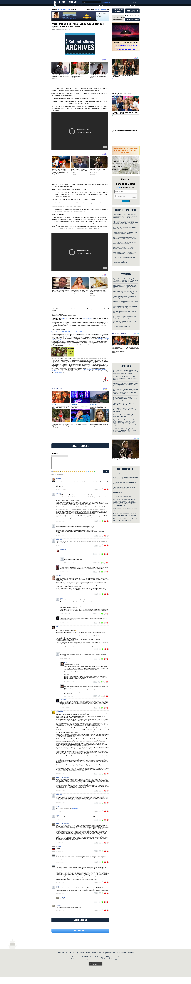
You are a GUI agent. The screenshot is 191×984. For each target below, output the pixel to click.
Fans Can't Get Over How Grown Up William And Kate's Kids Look (125, 112)
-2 (99, 753)
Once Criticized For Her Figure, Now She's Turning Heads (79, 283)
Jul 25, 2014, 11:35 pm (65, 687)
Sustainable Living (95, 5)
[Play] (125, 32)
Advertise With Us (68, 946)
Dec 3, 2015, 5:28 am (60, 862)
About (59, 946)
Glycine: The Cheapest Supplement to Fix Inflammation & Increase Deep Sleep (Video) (125, 227)
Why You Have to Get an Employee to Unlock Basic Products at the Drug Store (125, 500)
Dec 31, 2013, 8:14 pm (69, 542)
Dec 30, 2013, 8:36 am (60, 525)
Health (70, 5)
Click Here (65, 306)
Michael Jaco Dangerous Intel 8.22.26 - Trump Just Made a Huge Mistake (125, 251)
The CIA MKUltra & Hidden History (122, 476)
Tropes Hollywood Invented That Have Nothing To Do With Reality (98, 284)
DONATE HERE (118, 11)
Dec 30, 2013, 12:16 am (61, 469)
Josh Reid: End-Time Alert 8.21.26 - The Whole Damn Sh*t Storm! (124, 387)
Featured (60, 5)
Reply (96, 469)
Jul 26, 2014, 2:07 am (64, 551)
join (59, 301)
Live (108, 5)
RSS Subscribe (122, 946)
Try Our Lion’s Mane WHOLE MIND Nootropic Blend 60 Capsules (68, 319)
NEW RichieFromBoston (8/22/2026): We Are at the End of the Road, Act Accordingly (125, 242)
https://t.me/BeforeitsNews (120, 158)
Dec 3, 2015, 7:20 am (60, 873)
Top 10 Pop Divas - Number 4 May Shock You (79, 413)
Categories (134, 5)
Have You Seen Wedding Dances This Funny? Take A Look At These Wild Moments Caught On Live (60, 167)
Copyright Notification (109, 946)
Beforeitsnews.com (64, 9)
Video (111, 5)
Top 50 (116, 5)
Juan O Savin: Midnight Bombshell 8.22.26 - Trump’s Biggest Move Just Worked (125, 222)
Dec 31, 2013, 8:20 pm (60, 782)
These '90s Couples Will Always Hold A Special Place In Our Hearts (61, 395)
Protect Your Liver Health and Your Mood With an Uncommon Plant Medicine (125, 458)
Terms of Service (96, 946)
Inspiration (103, 5)
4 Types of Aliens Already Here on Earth (123, 454)
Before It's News (67, 2)
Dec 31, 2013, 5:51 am (60, 753)
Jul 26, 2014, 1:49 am (64, 602)
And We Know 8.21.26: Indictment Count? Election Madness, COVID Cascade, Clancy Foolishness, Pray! (125, 381)
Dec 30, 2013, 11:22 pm (69, 676)
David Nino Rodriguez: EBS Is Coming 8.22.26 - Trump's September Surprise (123, 237)
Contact (81, 946)
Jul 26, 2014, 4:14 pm (60, 831)
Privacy (87, 946)
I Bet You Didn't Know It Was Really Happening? (122, 75)
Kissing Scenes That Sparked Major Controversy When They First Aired (60, 414)
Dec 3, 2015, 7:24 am (60, 890)
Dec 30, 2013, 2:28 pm (65, 593)
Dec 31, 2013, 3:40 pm (65, 533)
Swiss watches (75, 788)
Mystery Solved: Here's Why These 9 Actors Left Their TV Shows (79, 166)
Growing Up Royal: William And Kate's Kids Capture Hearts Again (124, 131)
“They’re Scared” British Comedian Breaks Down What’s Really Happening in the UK (124, 495)
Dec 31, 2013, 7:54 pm (60, 770)
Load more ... (80, 924)
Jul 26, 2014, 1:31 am (60, 822)
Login (133, 2)
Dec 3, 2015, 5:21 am (60, 842)
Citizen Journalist (88, 306)
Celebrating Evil (117, 472)
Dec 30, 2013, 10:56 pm (65, 638)
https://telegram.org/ (133, 153)
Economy (65, 5)
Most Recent (122, 5)
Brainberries (54, 171)
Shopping (128, 5)
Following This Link (58, 360)
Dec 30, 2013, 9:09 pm (60, 629)
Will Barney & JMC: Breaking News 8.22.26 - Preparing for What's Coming (125, 232)
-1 (99, 534)
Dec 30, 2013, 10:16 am (61, 574)
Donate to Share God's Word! (125, 49)
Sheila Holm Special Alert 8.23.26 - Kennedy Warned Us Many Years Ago (125, 296)
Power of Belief (86, 5)
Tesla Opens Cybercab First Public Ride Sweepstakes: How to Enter (124, 468)
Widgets (131, 946)
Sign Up (137, 2)
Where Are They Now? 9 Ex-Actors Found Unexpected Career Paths (97, 166)
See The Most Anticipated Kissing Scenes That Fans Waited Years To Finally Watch (118, 339)
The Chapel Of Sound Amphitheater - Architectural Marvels (98, 395)
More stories (73, 18)
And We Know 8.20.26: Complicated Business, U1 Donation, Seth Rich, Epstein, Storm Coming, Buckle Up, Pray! (124, 413)
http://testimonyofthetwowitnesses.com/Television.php (91, 498)
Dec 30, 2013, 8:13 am (60, 515)
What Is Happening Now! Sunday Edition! (124, 247)
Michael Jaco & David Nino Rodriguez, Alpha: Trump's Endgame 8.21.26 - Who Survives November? (125, 367)
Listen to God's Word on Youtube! (126, 46)
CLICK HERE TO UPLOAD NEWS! (132, 19)
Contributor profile (66, 18)
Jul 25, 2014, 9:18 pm (60, 799)
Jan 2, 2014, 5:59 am (60, 791)
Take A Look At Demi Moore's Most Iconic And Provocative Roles (125, 94)
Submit (126, 190)
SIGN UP (118, 177)
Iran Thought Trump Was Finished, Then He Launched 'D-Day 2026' (125, 398)
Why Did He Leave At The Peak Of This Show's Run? (60, 283)
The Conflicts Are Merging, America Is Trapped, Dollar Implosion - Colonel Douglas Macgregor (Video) (125, 393)
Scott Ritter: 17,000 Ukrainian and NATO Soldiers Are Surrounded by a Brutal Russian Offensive (125, 361)
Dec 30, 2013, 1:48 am (60, 501)
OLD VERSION (132, 11)
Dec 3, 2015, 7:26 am (64, 881)
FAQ (76, 946)
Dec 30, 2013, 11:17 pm (69, 661)
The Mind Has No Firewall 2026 (121, 316)
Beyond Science (77, 5)
